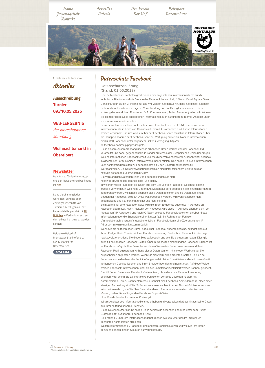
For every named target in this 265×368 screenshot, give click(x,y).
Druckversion (59, 347)
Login (216, 346)
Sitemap (69, 347)
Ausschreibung (67, 98)
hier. (59, 185)
